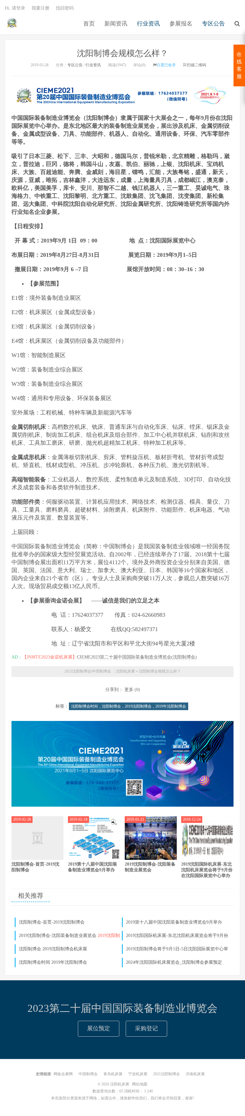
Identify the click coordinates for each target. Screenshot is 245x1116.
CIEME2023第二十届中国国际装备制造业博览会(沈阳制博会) (137, 657)
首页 (89, 23)
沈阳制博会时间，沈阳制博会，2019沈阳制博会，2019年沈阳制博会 (128, 706)
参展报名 (180, 23)
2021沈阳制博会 (166, 1074)
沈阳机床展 (12, 23)
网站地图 (139, 1084)
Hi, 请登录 (15, 8)
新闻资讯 (115, 23)
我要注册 (40, 8)
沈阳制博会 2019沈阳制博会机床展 (53, 949)
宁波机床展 (137, 1074)
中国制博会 (88, 1074)
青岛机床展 (112, 1074)
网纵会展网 (63, 1074)
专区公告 (213, 23)
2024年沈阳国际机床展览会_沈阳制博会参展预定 (174, 962)
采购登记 (146, 1028)
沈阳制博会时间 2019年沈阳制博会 (53, 962)
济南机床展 (195, 1074)
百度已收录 (166, 65)
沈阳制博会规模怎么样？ (122, 53)
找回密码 (65, 8)
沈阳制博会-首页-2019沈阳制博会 (52, 922)
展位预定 (98, 1028)
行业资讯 (148, 23)
